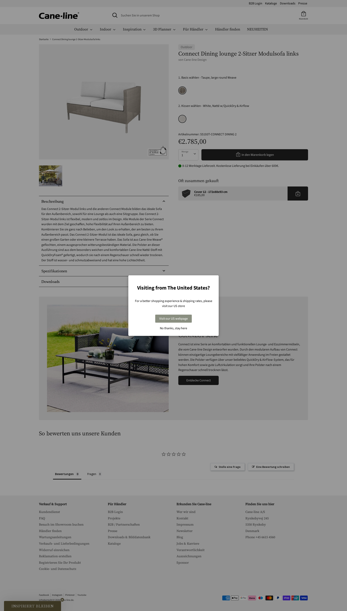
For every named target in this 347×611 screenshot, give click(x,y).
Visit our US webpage (173, 318)
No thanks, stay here (173, 328)
